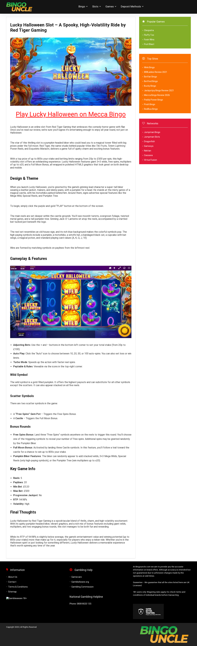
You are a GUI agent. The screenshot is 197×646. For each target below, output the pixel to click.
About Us (12, 577)
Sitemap (12, 591)
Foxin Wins (149, 39)
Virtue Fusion (150, 160)
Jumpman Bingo (152, 132)
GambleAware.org (80, 582)
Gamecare (76, 577)
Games (109, 6)
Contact (12, 582)
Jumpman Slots (152, 137)
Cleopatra (149, 30)
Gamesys (148, 146)
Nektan (147, 150)
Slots (95, 6)
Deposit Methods (131, 6)
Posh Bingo (149, 104)
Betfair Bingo (150, 76)
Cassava (148, 155)
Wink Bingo (149, 67)
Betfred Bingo (151, 81)
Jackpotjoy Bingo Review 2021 (159, 90)
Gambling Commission (82, 587)
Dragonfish (149, 141)
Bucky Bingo (150, 86)
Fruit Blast (149, 44)
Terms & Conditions (18, 587)
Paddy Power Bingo (153, 99)
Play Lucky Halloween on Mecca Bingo (71, 114)
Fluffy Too (149, 35)
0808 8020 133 (84, 603)
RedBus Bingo (151, 109)
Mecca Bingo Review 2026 (157, 95)
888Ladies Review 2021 (155, 72)
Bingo (81, 6)
